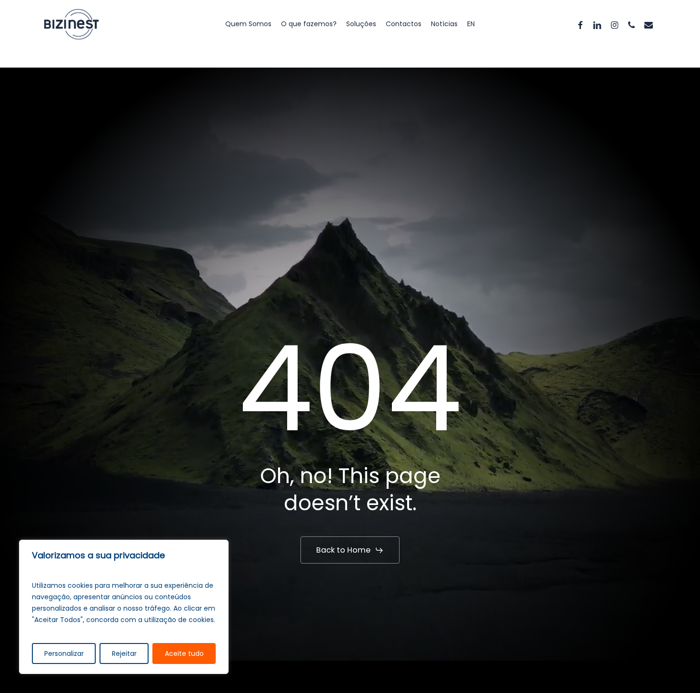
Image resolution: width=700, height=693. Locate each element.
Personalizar (64, 653)
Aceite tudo (184, 653)
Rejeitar (124, 653)
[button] (350, 550)
